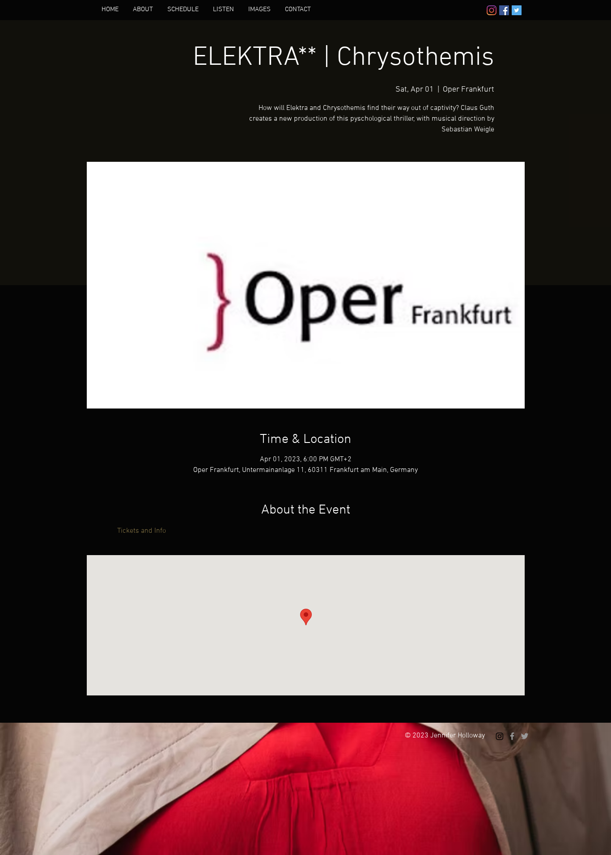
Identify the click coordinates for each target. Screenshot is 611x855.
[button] (143, 9)
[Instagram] (491, 10)
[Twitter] (517, 10)
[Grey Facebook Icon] (512, 736)
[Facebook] (504, 10)
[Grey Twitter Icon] (525, 736)
